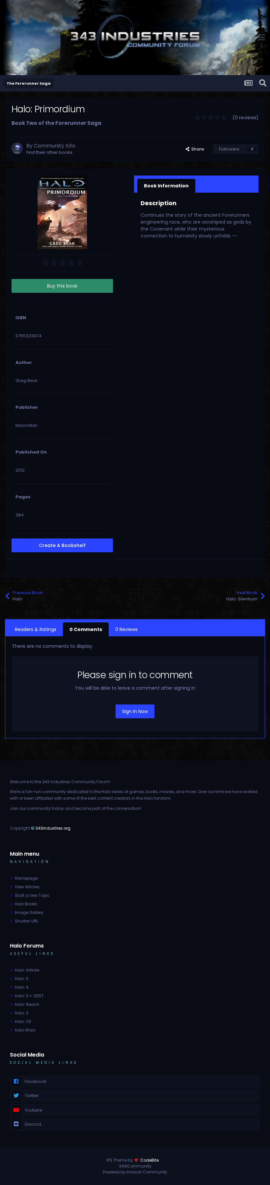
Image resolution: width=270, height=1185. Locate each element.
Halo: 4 (22, 987)
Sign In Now (135, 711)
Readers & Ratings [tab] (35, 629)
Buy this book (62, 286)
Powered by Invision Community (135, 1172)
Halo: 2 (21, 1013)
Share (196, 149)
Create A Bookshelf (62, 545)
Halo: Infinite (27, 970)
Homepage (26, 878)
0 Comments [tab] (85, 629)
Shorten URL (26, 921)
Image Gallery (29, 912)
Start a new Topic (32, 895)
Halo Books (26, 904)
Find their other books (49, 152)
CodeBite (149, 1160)
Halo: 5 (22, 978)
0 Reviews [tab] (126, 629)
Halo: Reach (27, 1004)
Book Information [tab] (166, 185)
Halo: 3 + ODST (29, 996)
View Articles (27, 887)
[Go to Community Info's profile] (17, 148)
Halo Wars (25, 1030)
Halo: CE (23, 1021)
